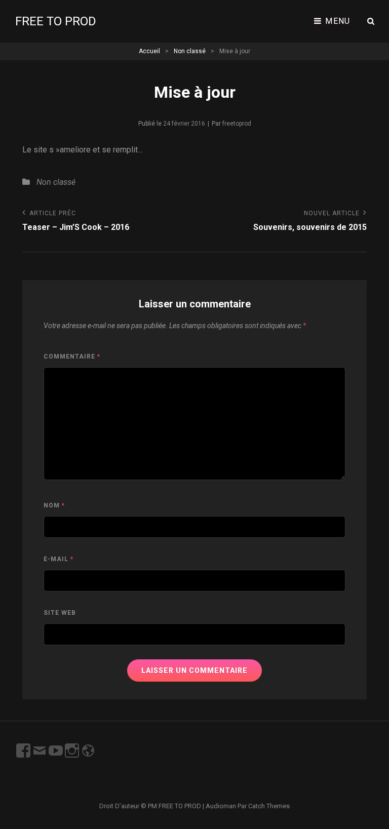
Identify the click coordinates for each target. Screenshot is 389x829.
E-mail (58, 559)
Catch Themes (269, 806)
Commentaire (72, 356)
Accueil (149, 51)
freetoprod (236, 123)
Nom (54, 505)
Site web (60, 612)
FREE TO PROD (55, 21)
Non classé (190, 51)
